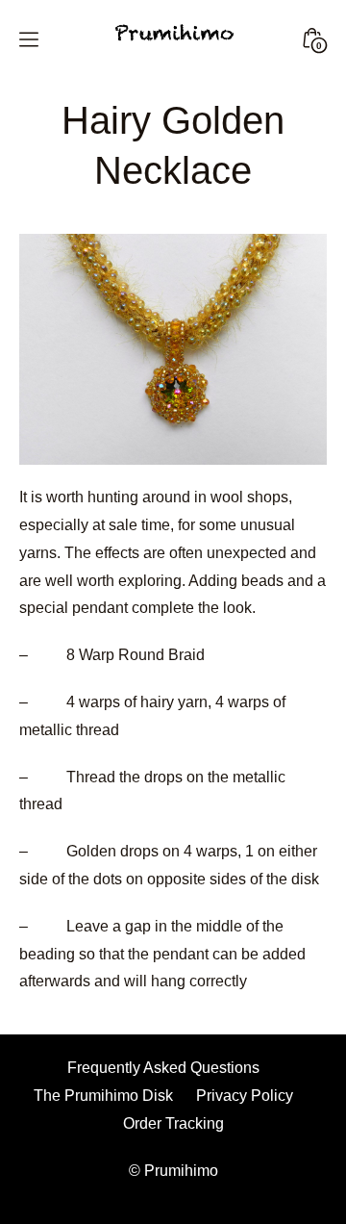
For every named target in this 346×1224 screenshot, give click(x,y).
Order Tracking (173, 1123)
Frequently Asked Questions (163, 1067)
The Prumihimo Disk (103, 1095)
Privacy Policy (244, 1095)
